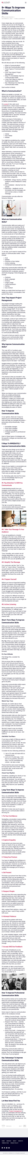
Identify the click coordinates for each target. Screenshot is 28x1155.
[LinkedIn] (2, 1147)
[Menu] (25, 2)
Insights (20, 1140)
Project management (15, 1111)
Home (3, 1140)
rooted (6, 104)
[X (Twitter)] (6, 1147)
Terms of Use (5, 1143)
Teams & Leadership (19, 18)
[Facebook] (4, 1147)
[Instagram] (9, 1147)
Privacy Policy (14, 1143)
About (14, 1140)
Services (8, 1140)
